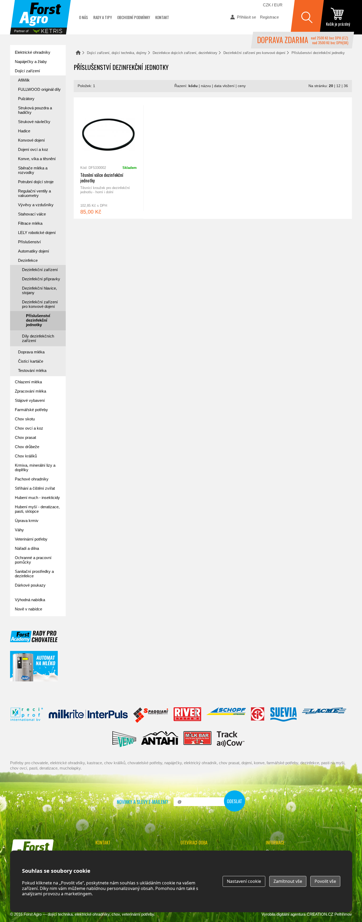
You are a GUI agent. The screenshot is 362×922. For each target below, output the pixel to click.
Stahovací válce (32, 214)
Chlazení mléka (28, 382)
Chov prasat (25, 437)
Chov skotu (25, 419)
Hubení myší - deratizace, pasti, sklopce (37, 509)
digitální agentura (291, 914)
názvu (206, 86)
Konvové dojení (31, 140)
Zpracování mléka (30, 391)
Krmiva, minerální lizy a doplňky (35, 467)
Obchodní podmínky (133, 17)
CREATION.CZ (320, 914)
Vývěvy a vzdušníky (36, 205)
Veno (124, 739)
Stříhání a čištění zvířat (35, 488)
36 (346, 86)
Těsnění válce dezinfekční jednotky (108, 158)
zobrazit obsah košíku (338, 17)
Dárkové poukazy (30, 585)
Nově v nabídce (28, 609)
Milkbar (197, 739)
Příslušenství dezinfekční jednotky (38, 320)
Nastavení (244, 881)
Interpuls (88, 715)
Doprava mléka (31, 352)
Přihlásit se (246, 17)
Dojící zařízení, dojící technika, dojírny (117, 53)
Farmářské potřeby (31, 409)
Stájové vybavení (30, 400)
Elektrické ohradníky (32, 52)
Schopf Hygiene (226, 715)
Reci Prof (26, 715)
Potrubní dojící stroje (36, 181)
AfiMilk (24, 80)
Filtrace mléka (30, 223)
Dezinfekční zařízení (40, 269)
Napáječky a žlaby (31, 61)
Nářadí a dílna (27, 548)
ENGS (231, 739)
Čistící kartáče (30, 361)
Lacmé (324, 715)
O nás (83, 17)
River (187, 715)
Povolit (325, 881)
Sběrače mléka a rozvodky (32, 170)
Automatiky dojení (33, 251)
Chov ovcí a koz (29, 428)
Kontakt (162, 17)
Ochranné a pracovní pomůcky (33, 559)
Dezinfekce (28, 260)
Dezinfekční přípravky (41, 279)
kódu (193, 86)
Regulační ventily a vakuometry (34, 193)
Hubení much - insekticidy (37, 497)
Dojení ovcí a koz (33, 149)
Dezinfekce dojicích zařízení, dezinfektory (185, 53)
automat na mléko (34, 666)
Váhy (19, 530)
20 (331, 86)
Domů (78, 52)
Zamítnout (287, 881)
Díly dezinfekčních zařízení (38, 338)
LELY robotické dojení (37, 232)
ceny (242, 86)
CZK (267, 5)
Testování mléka (32, 370)
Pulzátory (26, 98)
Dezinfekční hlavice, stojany (39, 290)
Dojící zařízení (27, 71)
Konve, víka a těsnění (37, 158)
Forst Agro (33, 914)
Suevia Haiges (283, 715)
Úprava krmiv (26, 520)
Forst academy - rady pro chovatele (34, 636)
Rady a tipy (102, 17)
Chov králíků (26, 456)
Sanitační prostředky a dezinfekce (34, 573)
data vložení (224, 86)
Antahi (159, 739)
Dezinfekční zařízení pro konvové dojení (254, 53)
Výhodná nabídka (30, 599)
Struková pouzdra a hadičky (35, 110)
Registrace (269, 17)
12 (338, 86)
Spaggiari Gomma (150, 715)
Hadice (24, 131)
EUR (278, 5)
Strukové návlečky (34, 121)
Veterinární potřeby (31, 539)
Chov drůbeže (27, 446)
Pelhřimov (343, 914)
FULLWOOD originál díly (39, 89)
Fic (258, 715)
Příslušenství (29, 242)
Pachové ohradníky (31, 479)
